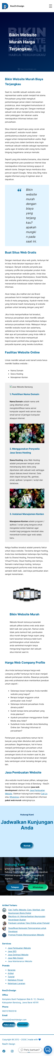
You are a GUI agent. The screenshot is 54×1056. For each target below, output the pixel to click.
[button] (48, 1050)
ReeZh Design (8, 1044)
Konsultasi (23, 1025)
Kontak (27, 846)
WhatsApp (14, 797)
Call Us (44, 793)
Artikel (11, 973)
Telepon (15, 887)
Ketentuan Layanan (16, 983)
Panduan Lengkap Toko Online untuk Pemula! (29, 923)
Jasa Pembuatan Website (19, 948)
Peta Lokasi (9, 1025)
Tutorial (11, 976)
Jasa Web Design (15, 958)
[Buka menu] (50, 6)
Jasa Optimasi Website (18, 954)
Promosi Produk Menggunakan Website (26, 935)
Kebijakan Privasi (15, 980)
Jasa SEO (12, 951)
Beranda (11, 970)
